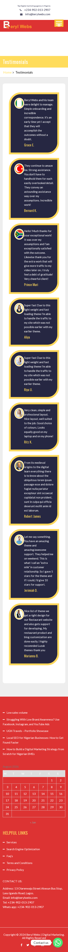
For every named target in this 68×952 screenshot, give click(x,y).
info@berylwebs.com (37, 14)
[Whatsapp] (58, 942)
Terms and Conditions (19, 863)
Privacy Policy (15, 869)
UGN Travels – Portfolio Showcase (27, 730)
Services (12, 842)
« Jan (33, 822)
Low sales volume (17, 712)
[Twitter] (27, 945)
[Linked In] (42, 945)
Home (7, 72)
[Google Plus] (35, 945)
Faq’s (10, 856)
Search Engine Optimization (23, 849)
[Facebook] (21, 945)
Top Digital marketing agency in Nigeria (34, 6)
